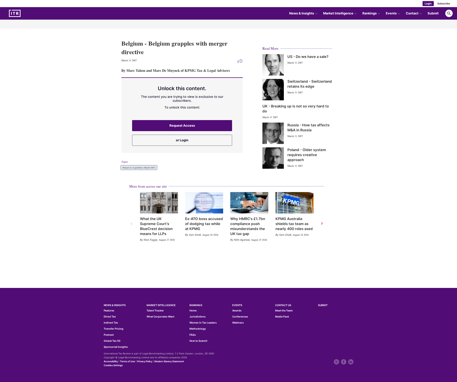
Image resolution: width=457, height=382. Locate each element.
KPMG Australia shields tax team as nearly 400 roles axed (294, 224)
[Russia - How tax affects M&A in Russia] (273, 133)
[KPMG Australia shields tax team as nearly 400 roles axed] (294, 202)
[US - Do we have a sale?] (273, 65)
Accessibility (111, 361)
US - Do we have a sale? (307, 57)
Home (193, 310)
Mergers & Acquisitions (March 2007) (138, 167)
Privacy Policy (144, 361)
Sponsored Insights (116, 347)
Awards (237, 310)
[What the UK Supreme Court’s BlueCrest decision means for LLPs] (159, 202)
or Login (182, 140)
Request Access (182, 125)
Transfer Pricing (113, 328)
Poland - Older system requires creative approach (306, 155)
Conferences (240, 316)
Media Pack (282, 316)
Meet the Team (284, 310)
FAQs (192, 335)
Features (109, 310)
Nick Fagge (150, 239)
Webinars (238, 322)
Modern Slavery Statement (169, 361)
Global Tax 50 (112, 341)
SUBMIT (323, 305)
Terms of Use (127, 361)
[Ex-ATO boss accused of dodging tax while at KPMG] (204, 202)
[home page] (23, 13)
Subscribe (443, 3)
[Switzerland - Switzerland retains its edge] (273, 89)
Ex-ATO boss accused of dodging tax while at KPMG (204, 224)
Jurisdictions (197, 316)
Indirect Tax (111, 322)
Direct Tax (110, 316)
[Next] (321, 223)
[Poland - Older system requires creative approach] (273, 158)
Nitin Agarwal (242, 239)
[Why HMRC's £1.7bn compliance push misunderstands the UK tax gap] (249, 202)
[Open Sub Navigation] (316, 13)
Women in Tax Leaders (203, 322)
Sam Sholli (195, 234)
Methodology (197, 328)
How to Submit (198, 341)
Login (428, 3)
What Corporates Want (160, 316)
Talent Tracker (155, 310)
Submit (433, 13)
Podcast (109, 335)
